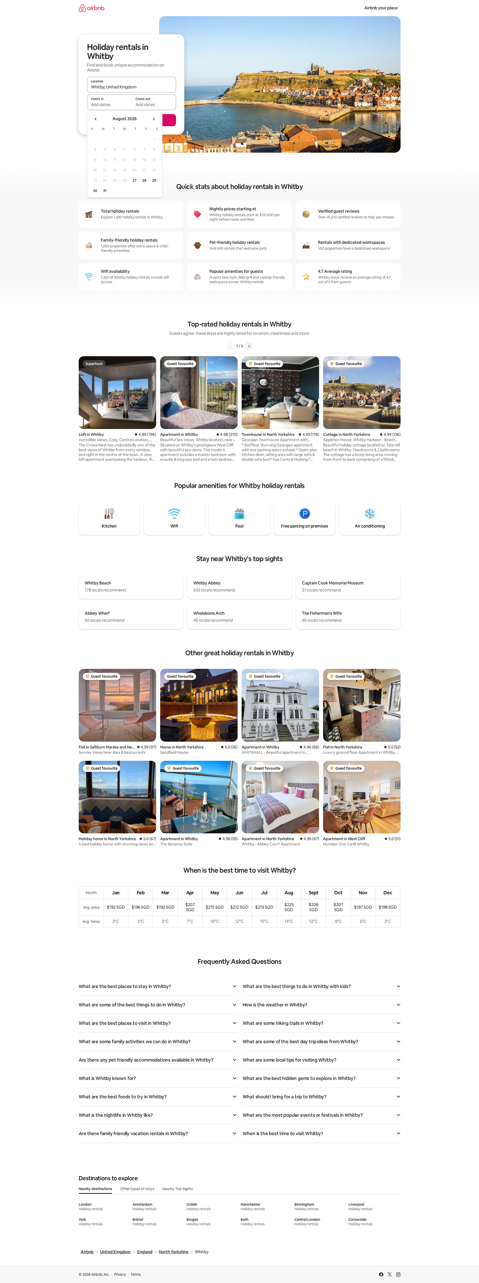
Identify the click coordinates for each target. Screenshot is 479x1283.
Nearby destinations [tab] (95, 1189)
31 (105, 190)
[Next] (249, 346)
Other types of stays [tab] (137, 1189)
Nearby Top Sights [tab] (177, 1189)
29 (154, 180)
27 (135, 180)
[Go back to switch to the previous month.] (95, 118)
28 (144, 180)
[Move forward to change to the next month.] (153, 118)
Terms (135, 1274)
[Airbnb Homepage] (91, 8)
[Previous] (230, 346)
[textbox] (109, 105)
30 (95, 190)
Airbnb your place (381, 8)
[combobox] (131, 87)
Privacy (120, 1274)
